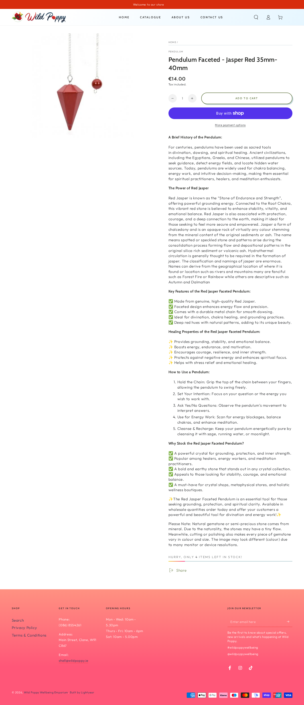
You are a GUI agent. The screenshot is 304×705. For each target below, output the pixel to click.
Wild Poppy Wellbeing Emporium (46, 692)
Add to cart (246, 98)
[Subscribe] (289, 621)
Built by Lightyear (82, 692)
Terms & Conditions (29, 635)
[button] (256, 17)
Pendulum (175, 51)
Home (172, 42)
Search (18, 620)
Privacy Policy (24, 627)
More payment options (230, 125)
